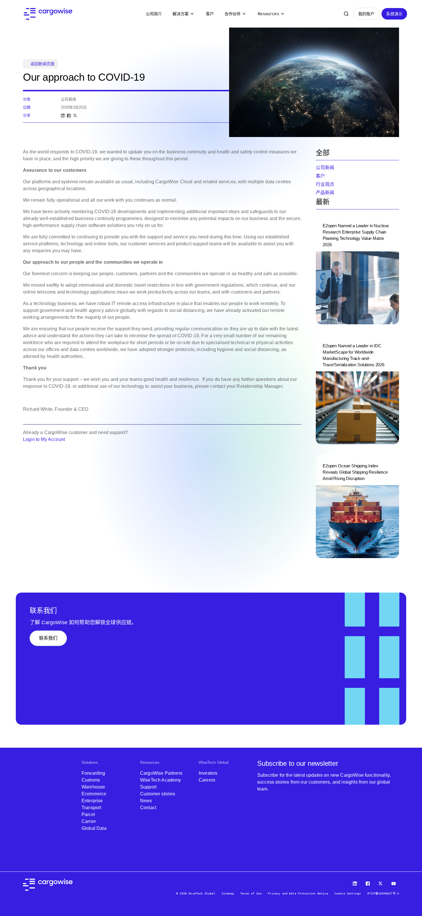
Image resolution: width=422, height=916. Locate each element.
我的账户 (366, 13)
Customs (91, 780)
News (146, 800)
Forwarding (93, 773)
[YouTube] (394, 882)
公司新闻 (325, 167)
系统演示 (394, 13)
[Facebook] (69, 115)
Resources (268, 13)
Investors (208, 773)
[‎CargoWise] (48, 14)
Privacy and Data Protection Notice (298, 893)
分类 (26, 99)
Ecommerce (94, 793)
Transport (91, 807)
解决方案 (181, 13)
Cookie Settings (347, 893)
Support (148, 786)
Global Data (94, 828)
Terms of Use (251, 893)
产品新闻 (325, 192)
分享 (26, 115)
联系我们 (48, 638)
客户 (210, 13)
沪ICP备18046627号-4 (383, 893)
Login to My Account (44, 439)
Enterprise (92, 800)
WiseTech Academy (160, 780)
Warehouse (93, 786)
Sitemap (228, 893)
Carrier (89, 821)
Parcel (88, 814)
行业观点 (325, 184)
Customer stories (157, 793)
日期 (26, 107)
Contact (148, 807)
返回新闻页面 (42, 63)
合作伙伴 (232, 13)
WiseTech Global (214, 762)
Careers (207, 780)
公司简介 (154, 13)
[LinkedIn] (63, 115)
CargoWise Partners (161, 773)
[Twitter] (381, 882)
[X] (75, 115)
